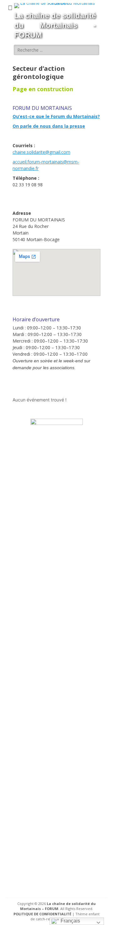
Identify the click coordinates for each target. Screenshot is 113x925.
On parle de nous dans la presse (49, 126)
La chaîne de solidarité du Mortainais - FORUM (55, 25)
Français (69, 920)
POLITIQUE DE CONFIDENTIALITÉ (42, 914)
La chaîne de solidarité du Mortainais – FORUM (58, 906)
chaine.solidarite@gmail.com (41, 152)
